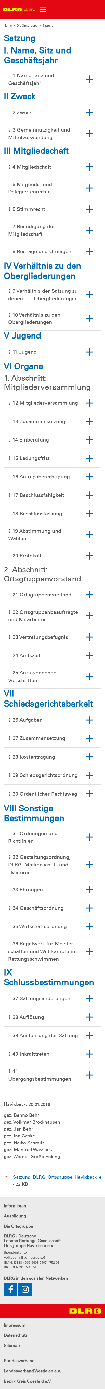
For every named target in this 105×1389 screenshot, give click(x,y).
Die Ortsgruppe (27, 25)
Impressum (14, 1325)
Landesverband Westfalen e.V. (32, 1371)
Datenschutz (15, 1335)
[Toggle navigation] (43, 9)
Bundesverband (19, 1360)
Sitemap (12, 1345)
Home (8, 25)
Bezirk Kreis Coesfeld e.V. (27, 1381)
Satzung (48, 25)
